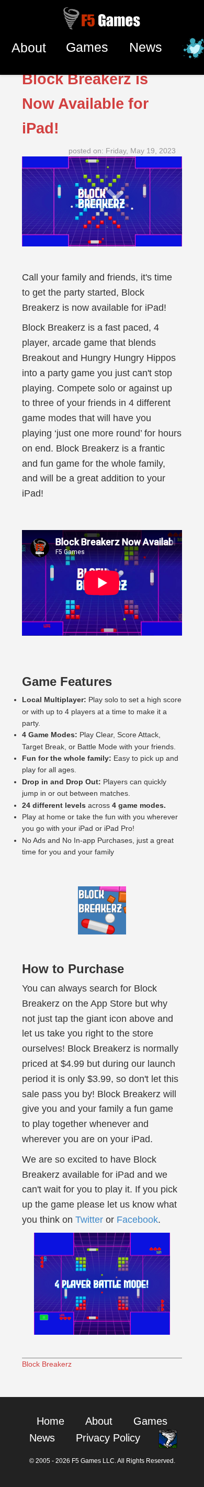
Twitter (89, 1219)
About (29, 47)
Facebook (137, 1219)
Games (87, 47)
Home (50, 1421)
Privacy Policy (108, 1438)
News (145, 47)
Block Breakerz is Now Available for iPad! (85, 103)
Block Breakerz (47, 1364)
